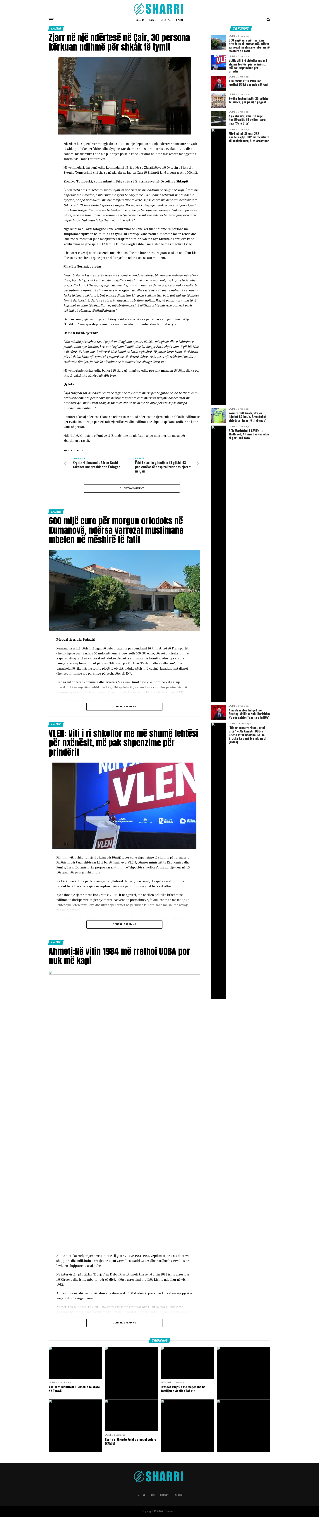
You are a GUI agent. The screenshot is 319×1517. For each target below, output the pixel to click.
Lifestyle (166, 20)
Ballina (140, 20)
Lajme (152, 20)
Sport (179, 20)
